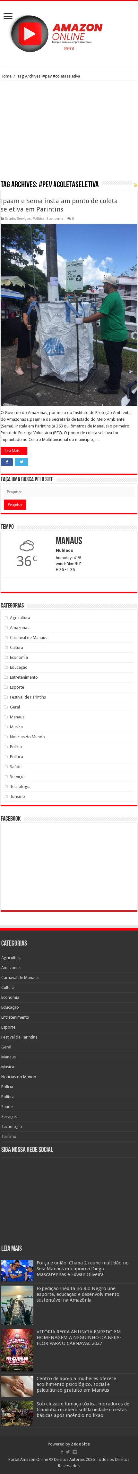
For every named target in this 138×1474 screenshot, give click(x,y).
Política (39, 219)
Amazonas (19, 627)
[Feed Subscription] (135, 185)
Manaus (17, 717)
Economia (55, 219)
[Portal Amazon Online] (69, 32)
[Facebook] (62, 1452)
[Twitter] (68, 1452)
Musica (16, 727)
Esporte (17, 687)
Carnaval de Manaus (28, 637)
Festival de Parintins (28, 697)
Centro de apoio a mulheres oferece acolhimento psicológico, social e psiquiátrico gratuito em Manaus (76, 1384)
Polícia (16, 746)
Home (6, 76)
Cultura (16, 647)
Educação (19, 667)
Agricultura (20, 617)
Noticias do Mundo (27, 736)
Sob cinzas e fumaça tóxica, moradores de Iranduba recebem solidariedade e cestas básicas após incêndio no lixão (83, 1409)
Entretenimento (24, 677)
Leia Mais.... (13, 451)
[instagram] (75, 1452)
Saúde (10, 219)
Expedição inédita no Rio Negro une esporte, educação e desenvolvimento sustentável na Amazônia (78, 1294)
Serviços (24, 219)
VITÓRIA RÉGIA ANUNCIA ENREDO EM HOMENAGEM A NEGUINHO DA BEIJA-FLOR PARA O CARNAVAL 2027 (79, 1337)
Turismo (17, 796)
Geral (15, 707)
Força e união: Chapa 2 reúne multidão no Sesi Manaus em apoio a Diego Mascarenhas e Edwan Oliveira (83, 1268)
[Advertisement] (69, 133)
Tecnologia (20, 786)
